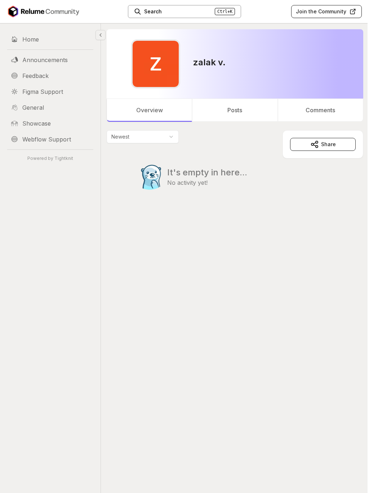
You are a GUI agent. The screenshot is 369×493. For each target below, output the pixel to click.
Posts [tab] (234, 110)
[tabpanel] (235, 174)
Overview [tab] (149, 110)
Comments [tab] (320, 110)
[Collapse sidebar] (100, 35)
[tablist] (235, 110)
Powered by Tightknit (50, 158)
